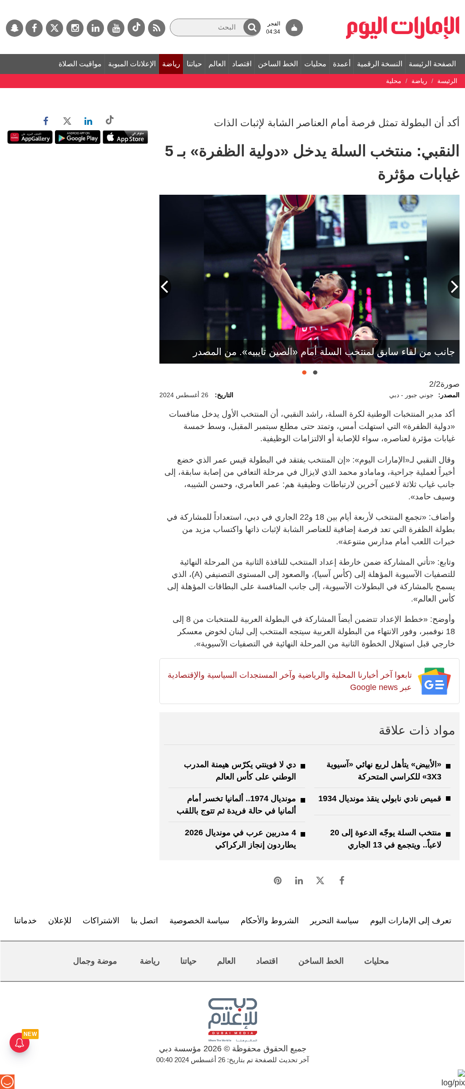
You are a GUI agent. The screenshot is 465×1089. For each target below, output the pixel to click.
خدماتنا (25, 920)
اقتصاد (242, 64)
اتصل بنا (144, 920)
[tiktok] (136, 27)
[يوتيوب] (115, 28)
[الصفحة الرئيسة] (403, 4)
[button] (252, 27)
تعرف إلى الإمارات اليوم (410, 920)
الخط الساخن (278, 64)
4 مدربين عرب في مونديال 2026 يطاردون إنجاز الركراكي (240, 838)
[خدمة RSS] (156, 28)
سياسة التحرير (334, 920)
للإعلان (59, 920)
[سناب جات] (14, 28)
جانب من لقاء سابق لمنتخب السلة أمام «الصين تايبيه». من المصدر (324, 351)
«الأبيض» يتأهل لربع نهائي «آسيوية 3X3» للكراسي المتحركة (383, 770)
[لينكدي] (95, 28)
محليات (315, 64)
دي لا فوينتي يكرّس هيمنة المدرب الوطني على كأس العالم (240, 770)
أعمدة (342, 64)
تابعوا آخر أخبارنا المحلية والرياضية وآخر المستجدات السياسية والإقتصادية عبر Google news (289, 681)
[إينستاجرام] (75, 28)
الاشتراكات (101, 920)
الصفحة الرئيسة (432, 64)
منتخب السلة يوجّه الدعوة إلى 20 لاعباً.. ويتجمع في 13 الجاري (385, 838)
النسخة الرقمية (379, 64)
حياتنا (194, 64)
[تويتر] (54, 28)
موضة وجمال (95, 961)
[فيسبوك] (34, 28)
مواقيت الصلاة (80, 64)
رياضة (171, 64)
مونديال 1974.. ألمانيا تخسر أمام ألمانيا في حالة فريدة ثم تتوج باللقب (236, 804)
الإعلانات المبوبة (132, 64)
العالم (217, 64)
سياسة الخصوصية (199, 920)
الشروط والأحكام (270, 920)
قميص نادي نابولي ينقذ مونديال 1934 (379, 798)
